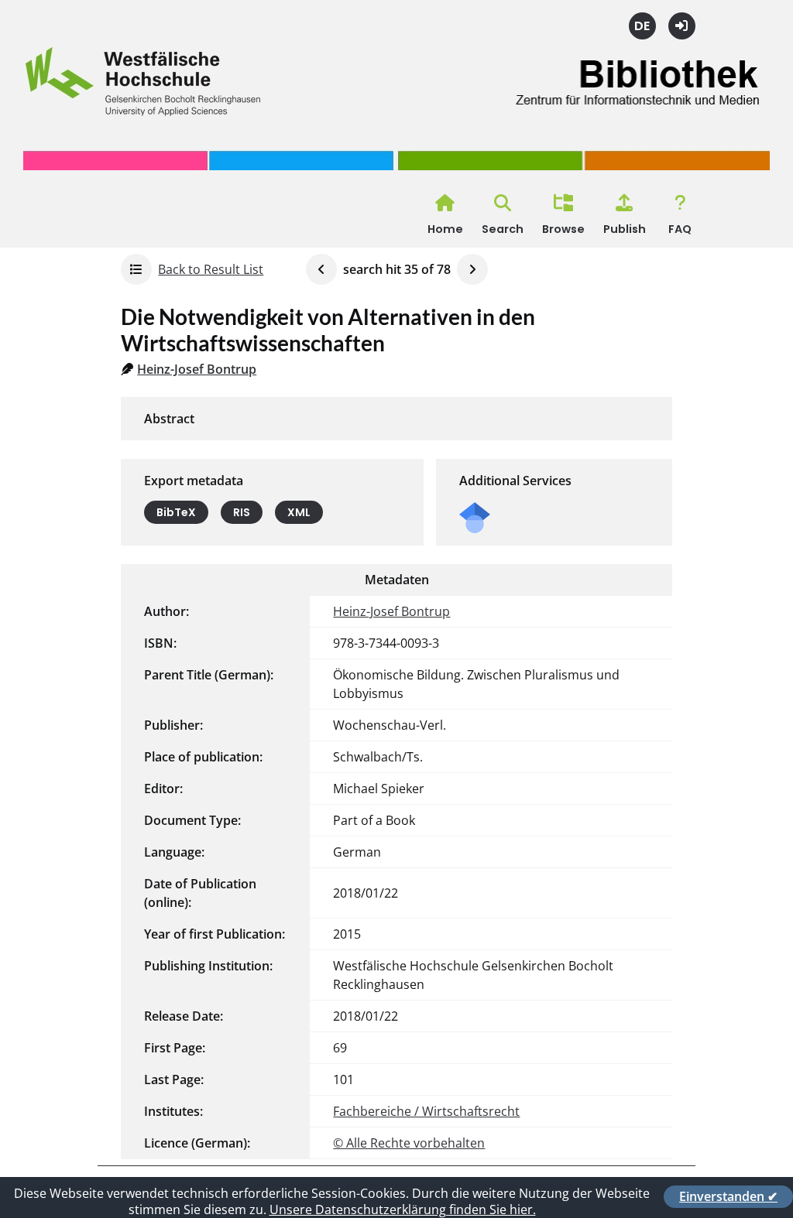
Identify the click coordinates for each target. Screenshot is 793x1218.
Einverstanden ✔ (728, 1196)
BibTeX (176, 512)
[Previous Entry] (321, 269)
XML (299, 512)
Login (681, 25)
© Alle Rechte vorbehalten (409, 1142)
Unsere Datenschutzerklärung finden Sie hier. (402, 1209)
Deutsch (642, 25)
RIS (241, 512)
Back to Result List (210, 269)
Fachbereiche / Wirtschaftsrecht (426, 1111)
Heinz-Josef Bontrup (196, 369)
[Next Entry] (472, 269)
